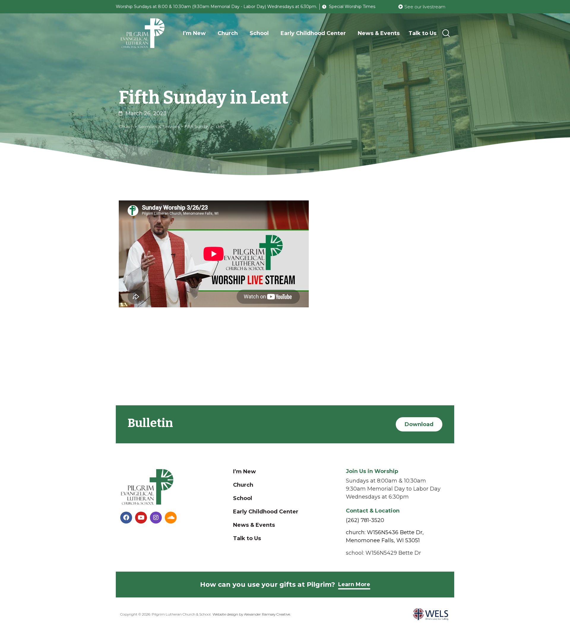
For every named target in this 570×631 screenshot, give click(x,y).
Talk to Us (422, 33)
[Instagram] (156, 518)
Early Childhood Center (313, 33)
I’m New (194, 33)
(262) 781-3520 (365, 520)
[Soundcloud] (171, 518)
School (259, 33)
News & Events (379, 33)
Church (228, 33)
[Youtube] (141, 518)
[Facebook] (126, 518)
